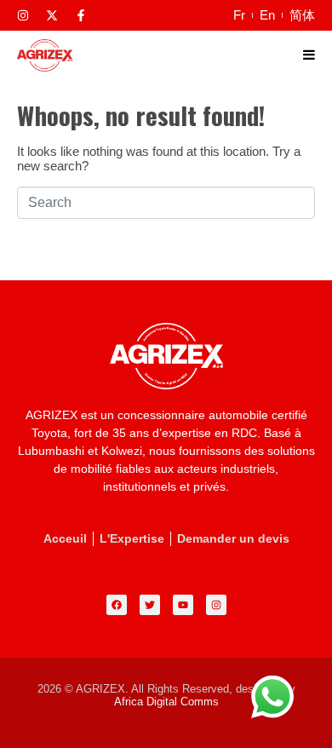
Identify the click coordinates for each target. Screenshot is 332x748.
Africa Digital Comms (166, 701)
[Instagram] (23, 15)
